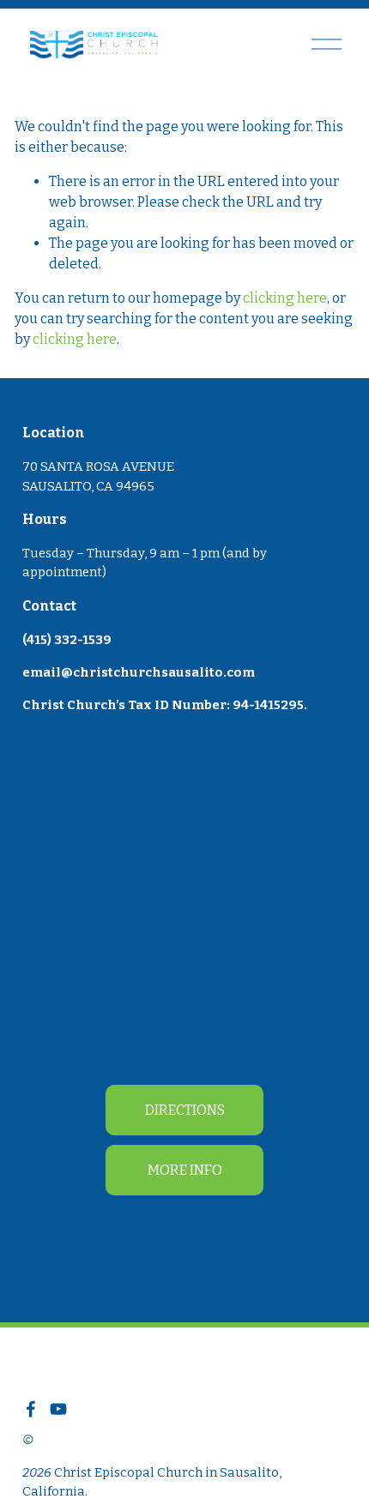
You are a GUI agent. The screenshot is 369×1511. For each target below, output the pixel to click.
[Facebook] (30, 1409)
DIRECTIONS (185, 1110)
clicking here (285, 298)
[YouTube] (58, 1409)
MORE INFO (185, 1170)
